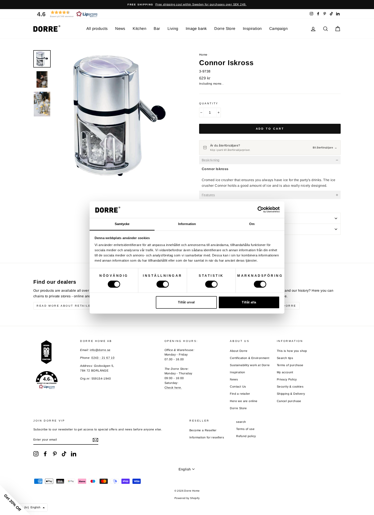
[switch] (162, 284)
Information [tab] (187, 224)
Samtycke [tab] (122, 224)
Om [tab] (252, 224)
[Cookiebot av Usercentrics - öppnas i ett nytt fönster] (261, 209)
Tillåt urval (186, 302)
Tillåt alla (249, 302)
